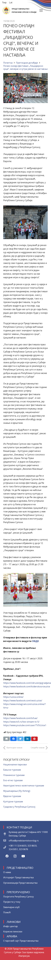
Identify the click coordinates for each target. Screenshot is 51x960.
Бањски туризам (12, 769)
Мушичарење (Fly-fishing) (16, 790)
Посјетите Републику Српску (18, 896)
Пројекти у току (11, 901)
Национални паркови (15, 764)
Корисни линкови (12, 931)
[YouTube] (23, 856)
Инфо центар (10, 926)
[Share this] (13, 739)
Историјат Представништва (18, 877)
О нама (7, 872)
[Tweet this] (20, 739)
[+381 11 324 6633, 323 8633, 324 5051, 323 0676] (6, 847)
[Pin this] (34, 739)
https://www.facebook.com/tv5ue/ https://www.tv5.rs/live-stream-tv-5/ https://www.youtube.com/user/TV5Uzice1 (24, 722)
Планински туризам (13, 775)
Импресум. (24, 955)
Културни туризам (13, 801)
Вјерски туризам (12, 796)
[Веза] (6, 10)
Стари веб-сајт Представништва (20, 940)
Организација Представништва (20, 882)
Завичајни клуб (11, 907)
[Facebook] (7, 856)
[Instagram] (15, 856)
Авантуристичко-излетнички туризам (23, 785)
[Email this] (6, 739)
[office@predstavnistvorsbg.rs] (6, 840)
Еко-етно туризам (13, 780)
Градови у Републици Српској (19, 806)
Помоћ (7, 912)
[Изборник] (41, 10)
